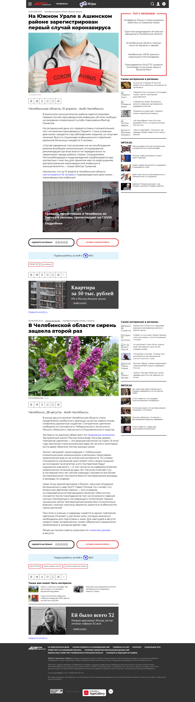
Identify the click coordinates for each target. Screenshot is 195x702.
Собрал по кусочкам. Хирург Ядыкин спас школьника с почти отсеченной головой (149, 337)
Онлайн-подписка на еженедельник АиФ (91, 647)
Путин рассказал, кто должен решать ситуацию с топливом (149, 409)
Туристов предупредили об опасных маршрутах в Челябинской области (143, 32)
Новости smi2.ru (37, 312)
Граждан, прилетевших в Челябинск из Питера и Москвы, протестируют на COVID (78, 215)
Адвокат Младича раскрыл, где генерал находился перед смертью (148, 185)
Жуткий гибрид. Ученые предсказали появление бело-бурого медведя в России (149, 365)
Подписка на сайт (121, 647)
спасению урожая (99, 530)
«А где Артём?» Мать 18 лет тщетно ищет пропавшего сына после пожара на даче (148, 346)
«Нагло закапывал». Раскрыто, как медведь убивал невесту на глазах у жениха (149, 132)
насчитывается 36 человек (59, 174)
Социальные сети (152, 647)
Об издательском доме (58, 647)
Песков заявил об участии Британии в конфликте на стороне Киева (148, 147)
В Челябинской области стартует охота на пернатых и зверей (143, 44)
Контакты (136, 647)
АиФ (47, 398)
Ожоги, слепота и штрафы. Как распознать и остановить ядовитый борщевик (54, 589)
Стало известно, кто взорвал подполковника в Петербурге (145, 400)
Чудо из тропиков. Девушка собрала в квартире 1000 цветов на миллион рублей (55, 598)
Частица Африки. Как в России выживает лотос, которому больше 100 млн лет (149, 122)
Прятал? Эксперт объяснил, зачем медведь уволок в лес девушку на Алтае (148, 375)
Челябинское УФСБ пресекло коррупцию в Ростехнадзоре (143, 55)
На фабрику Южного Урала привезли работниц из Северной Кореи (144, 21)
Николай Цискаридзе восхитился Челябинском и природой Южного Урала (101, 589)
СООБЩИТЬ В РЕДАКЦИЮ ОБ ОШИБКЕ (121, 653)
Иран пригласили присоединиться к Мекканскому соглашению (148, 176)
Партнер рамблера (72, 691)
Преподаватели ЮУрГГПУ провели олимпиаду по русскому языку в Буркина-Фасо (144, 67)
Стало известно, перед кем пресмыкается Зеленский (144, 428)
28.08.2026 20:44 (35, 321)
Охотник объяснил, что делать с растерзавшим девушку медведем (147, 418)
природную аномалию (101, 435)
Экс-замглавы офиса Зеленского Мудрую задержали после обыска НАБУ (147, 391)
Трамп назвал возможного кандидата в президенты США (149, 166)
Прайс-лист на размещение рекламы (64, 650)
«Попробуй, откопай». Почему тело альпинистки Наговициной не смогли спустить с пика (149, 356)
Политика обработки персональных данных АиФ (107, 650)
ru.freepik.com (34, 94)
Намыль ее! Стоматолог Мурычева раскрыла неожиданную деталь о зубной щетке (148, 328)
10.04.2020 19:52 (35, 12)
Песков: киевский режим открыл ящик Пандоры (147, 157)
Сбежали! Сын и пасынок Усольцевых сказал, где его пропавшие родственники (150, 94)
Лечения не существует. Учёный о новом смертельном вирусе (148, 112)
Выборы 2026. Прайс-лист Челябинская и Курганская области (75, 653)
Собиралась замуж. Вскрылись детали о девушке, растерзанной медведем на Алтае (148, 104)
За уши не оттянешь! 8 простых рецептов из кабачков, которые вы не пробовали (149, 85)
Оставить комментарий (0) (97, 242)
